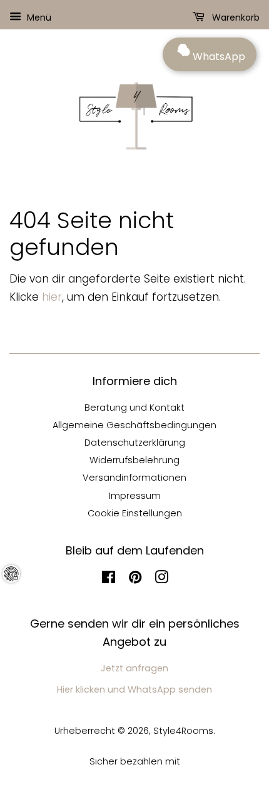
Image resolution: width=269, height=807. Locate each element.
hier (52, 296)
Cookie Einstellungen (135, 513)
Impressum (135, 495)
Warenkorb (235, 17)
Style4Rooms (183, 730)
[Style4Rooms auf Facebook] (108, 579)
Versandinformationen (134, 477)
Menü (37, 17)
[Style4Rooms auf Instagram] (161, 579)
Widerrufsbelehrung (134, 460)
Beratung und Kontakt (134, 407)
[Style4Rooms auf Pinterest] (135, 579)
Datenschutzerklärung (134, 442)
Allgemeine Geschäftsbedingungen (134, 425)
